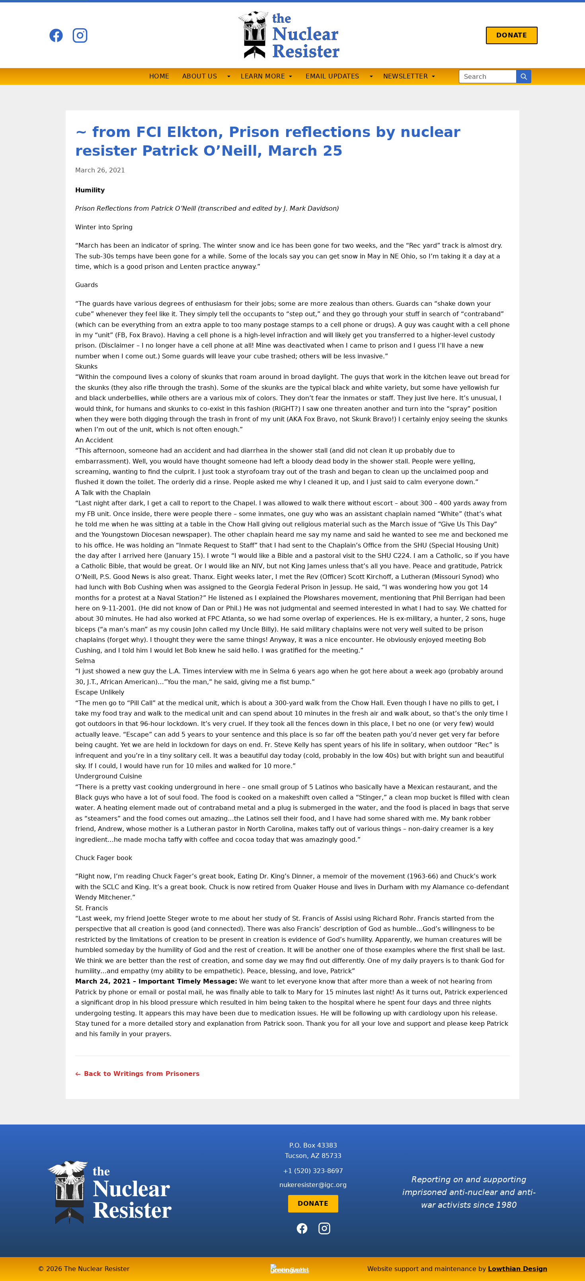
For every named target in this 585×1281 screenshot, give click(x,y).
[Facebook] (56, 35)
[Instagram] (80, 35)
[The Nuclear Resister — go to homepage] (292, 35)
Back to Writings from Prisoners (142, 1074)
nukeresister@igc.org (313, 1185)
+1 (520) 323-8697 (313, 1171)
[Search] (523, 76)
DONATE (511, 35)
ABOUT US (199, 76)
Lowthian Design (517, 1269)
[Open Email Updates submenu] (371, 76)
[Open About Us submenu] (228, 76)
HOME (159, 76)
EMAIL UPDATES (332, 76)
